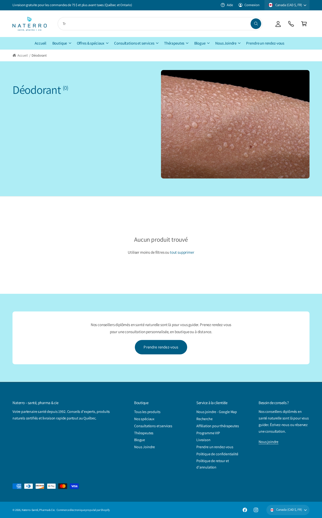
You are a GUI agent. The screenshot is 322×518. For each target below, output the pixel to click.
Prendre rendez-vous (161, 347)
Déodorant (39, 55)
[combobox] (160, 23)
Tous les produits (147, 411)
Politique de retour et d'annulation (212, 464)
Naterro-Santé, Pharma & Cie (38, 510)
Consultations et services (134, 43)
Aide (230, 5)
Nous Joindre (225, 43)
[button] (303, 23)
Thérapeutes (174, 43)
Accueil (22, 55)
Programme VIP (208, 433)
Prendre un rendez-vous (214, 446)
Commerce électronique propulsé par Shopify (83, 510)
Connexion (251, 5)
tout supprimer (182, 252)
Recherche (204, 418)
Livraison (203, 439)
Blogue (200, 43)
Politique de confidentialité (217, 454)
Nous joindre (268, 441)
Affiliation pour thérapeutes (217, 425)
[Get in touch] (291, 23)
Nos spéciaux (144, 418)
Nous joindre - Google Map (216, 411)
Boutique (59, 43)
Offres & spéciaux (90, 43)
